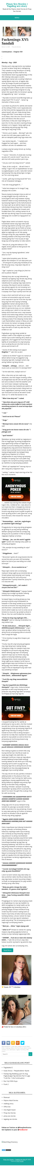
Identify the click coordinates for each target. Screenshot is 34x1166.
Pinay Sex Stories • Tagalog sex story (17, 5)
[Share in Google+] (18, 1043)
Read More (7, 950)
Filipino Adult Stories (11, 1100)
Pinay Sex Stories (16, 47)
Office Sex (7, 1107)
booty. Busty (26, 1046)
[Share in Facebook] (3, 1043)
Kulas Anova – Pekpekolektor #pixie (16, 1071)
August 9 (20, 1046)
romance (4, 1050)
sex (8, 1050)
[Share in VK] (8, 1043)
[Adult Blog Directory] (10, 1142)
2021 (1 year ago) (12, 1046)
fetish (12, 1048)
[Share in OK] (13, 1043)
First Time (17, 1048)
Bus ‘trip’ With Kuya (10, 1081)
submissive (12, 1050)
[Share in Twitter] (22, 1043)
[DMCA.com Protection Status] (6, 1150)
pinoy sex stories (10, 1116)
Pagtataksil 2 (8, 1067)
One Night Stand (9, 1110)
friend (21, 1048)
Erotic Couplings (6, 1048)
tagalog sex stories (10, 1119)
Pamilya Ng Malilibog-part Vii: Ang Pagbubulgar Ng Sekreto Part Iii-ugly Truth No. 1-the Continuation (17, 1076)
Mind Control (27, 1048)
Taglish (18, 1050)
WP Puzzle (20, 1161)
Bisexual (7, 1097)
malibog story (8, 1104)
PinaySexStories (25, 1127)
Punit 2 (6, 1084)
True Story (23, 1050)
